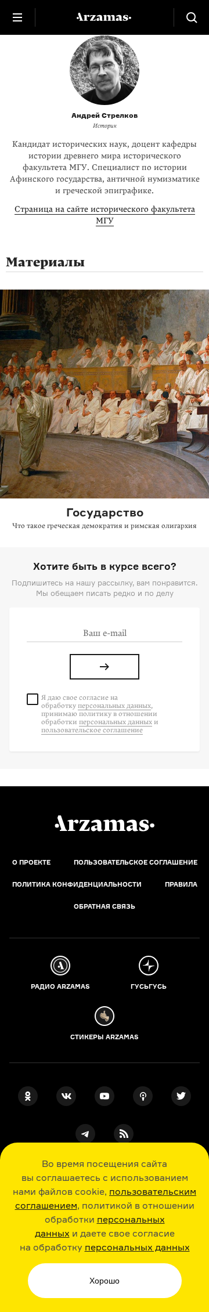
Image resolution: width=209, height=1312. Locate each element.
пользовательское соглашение (92, 730)
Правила (181, 884)
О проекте (31, 862)
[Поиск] (191, 17)
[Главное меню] (17, 17)
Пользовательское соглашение (135, 862)
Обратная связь (104, 906)
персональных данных (137, 1247)
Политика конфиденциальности (77, 884)
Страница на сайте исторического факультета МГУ (105, 215)
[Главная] (104, 823)
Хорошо (104, 1280)
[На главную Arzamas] (104, 17)
